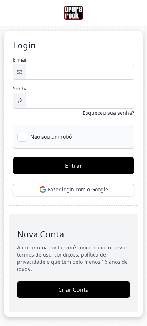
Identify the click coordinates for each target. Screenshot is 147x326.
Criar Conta (73, 290)
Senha (20, 88)
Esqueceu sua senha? (108, 112)
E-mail (20, 59)
